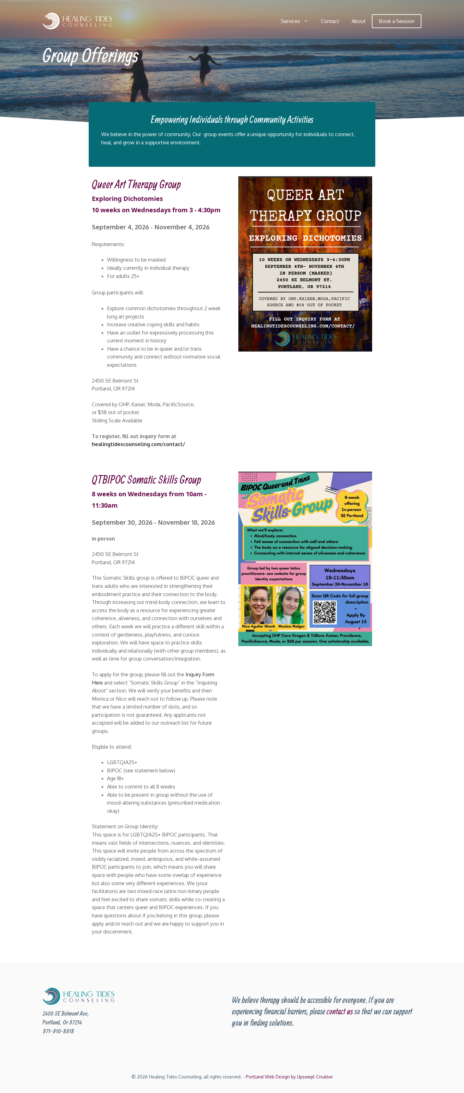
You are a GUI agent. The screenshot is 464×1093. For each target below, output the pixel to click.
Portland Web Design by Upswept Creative (289, 1076)
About (359, 21)
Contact (330, 21)
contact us (340, 1011)
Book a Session (396, 21)
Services (290, 21)
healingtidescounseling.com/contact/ (138, 444)
